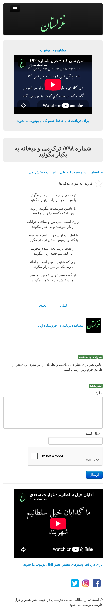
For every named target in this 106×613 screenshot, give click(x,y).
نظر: (99, 393)
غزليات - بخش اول (42, 172)
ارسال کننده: (93, 433)
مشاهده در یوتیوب (53, 50)
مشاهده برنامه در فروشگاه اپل (60, 325)
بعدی (42, 305)
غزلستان (96, 172)
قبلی (63, 305)
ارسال (94, 475)
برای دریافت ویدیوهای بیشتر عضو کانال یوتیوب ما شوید (63, 564)
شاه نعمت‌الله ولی (73, 172)
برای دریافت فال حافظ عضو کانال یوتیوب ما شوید (53, 121)
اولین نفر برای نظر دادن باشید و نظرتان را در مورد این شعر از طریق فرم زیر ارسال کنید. (58, 366)
